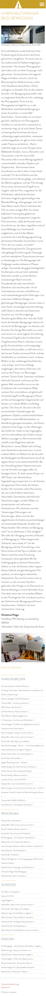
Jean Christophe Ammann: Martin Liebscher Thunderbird (21, 846)
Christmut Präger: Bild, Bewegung (13, 871)
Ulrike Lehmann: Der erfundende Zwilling (16, 771)
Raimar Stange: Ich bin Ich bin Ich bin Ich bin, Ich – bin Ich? (22, 788)
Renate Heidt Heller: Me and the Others (16, 963)
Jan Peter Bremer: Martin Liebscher (14, 711)
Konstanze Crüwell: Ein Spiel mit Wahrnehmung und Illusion (22, 792)
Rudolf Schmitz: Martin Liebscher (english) (16, 954)
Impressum (5, 987)
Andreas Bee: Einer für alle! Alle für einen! (16, 784)
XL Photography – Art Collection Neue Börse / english (21, 946)
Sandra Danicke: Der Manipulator (13, 850)
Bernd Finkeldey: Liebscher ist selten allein (16, 733)
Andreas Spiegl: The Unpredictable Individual (17, 967)
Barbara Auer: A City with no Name (14, 971)
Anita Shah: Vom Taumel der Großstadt (15, 833)
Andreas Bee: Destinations (11, 820)
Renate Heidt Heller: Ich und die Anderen (16, 754)
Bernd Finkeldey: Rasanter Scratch (14, 775)
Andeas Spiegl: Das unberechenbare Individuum (18, 767)
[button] (42, 4)
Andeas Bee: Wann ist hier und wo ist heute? (17, 737)
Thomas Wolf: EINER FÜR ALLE (13, 800)
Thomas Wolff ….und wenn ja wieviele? (14, 703)
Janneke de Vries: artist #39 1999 (13, 779)
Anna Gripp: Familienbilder (11, 758)
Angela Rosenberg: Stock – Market (14, 762)
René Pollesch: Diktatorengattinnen (14, 716)
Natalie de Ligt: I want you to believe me (15, 950)
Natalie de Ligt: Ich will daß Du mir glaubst (16, 913)
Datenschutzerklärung (10, 984)
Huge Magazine (7, 900)
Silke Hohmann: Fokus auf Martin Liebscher (17, 917)
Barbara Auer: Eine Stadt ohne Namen (15, 842)
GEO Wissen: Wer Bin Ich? (11, 707)
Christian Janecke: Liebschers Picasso (14, 686)
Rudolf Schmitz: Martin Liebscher (13, 876)
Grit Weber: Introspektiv (10, 892)
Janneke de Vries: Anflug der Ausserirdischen (17, 921)
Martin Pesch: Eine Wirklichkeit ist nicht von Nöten (19, 930)
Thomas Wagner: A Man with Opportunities (17, 959)
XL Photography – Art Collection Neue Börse (17, 837)
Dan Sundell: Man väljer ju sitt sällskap (15, 741)
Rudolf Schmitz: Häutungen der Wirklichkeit (17, 867)
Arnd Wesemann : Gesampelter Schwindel (16, 805)
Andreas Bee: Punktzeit (10, 855)
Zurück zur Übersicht (11, 667)
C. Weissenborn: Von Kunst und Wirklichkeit (17, 720)
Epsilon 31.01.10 (7, 896)
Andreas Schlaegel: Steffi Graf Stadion (15, 699)
